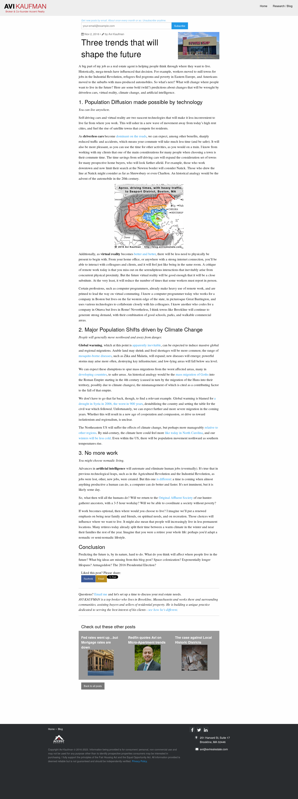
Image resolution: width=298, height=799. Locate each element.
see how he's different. (163, 609)
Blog (60, 729)
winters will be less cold (95, 438)
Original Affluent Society (176, 497)
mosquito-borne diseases (95, 356)
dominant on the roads (131, 136)
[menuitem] (263, 6)
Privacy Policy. (139, 761)
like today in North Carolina (184, 432)
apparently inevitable (146, 345)
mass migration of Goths (192, 374)
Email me (100, 594)
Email (101, 578)
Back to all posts (93, 686)
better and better (145, 254)
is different (164, 479)
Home (263, 6)
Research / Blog (282, 6)
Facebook (88, 578)
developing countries (93, 374)
